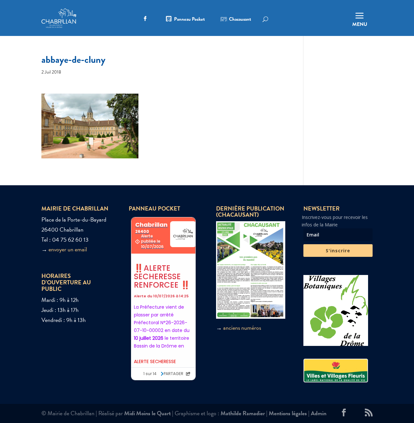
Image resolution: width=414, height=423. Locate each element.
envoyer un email (68, 249)
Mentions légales (288, 413)
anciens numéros (242, 327)
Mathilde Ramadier (243, 413)
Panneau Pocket (189, 20)
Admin (318, 413)
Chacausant (240, 20)
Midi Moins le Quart (147, 413)
